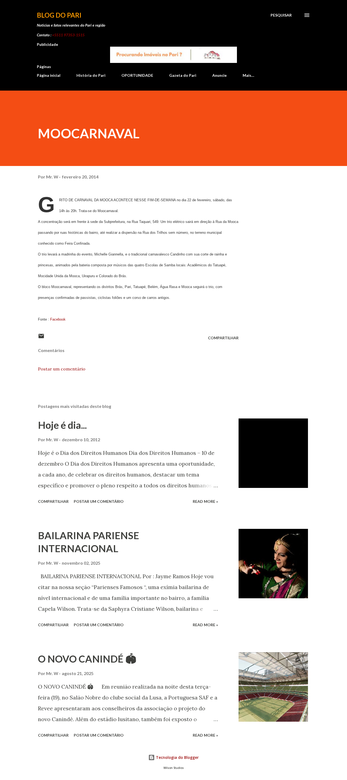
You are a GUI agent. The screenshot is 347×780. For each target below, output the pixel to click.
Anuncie (219, 75)
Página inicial (48, 75)
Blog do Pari (59, 15)
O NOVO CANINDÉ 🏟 (87, 659)
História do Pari (90, 75)
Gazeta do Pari (182, 75)
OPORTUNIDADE (137, 75)
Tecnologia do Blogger (177, 757)
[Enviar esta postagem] (41, 337)
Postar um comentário (61, 369)
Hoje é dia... (62, 425)
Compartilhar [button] (223, 337)
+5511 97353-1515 (68, 35)
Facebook (58, 319)
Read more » (205, 501)
